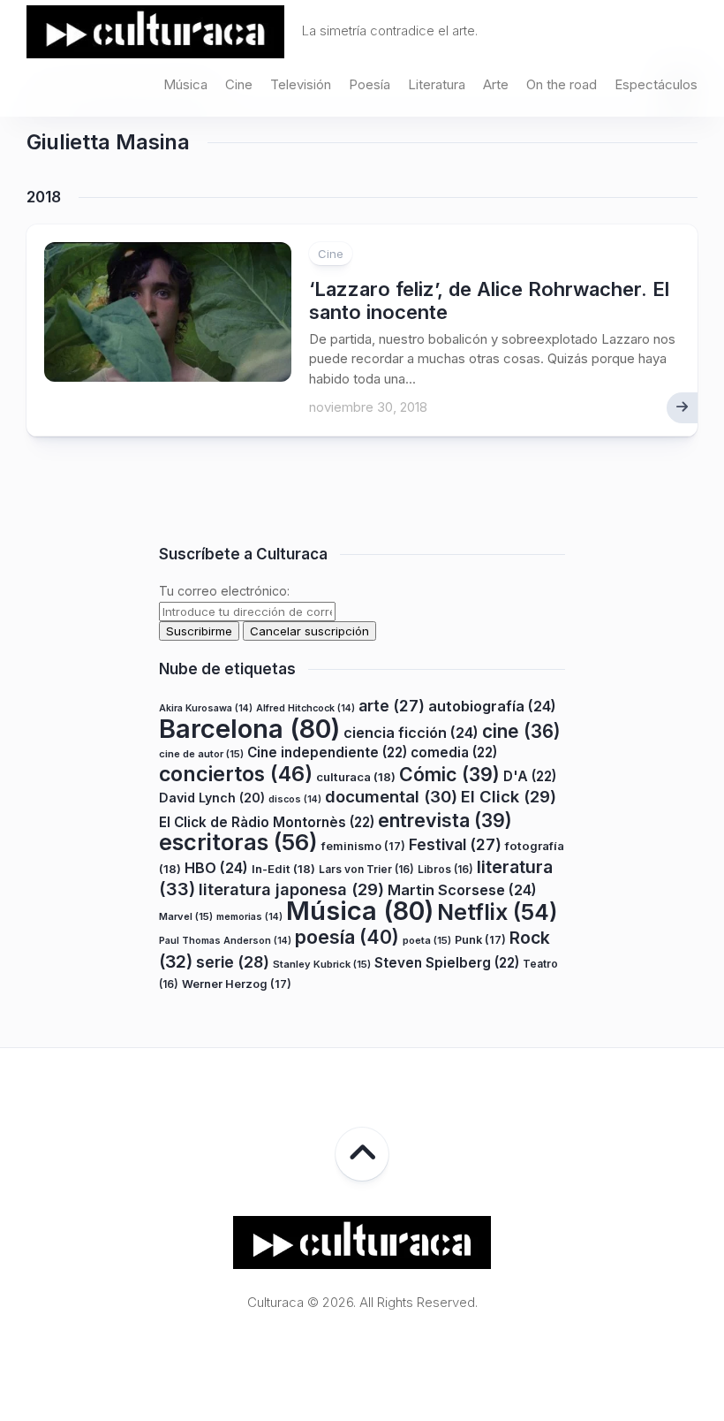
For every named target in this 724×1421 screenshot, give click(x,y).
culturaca (356, 777)
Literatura (436, 84)
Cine (239, 84)
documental (391, 796)
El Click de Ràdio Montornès (266, 822)
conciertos (236, 774)
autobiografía (492, 706)
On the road (561, 84)
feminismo (363, 846)
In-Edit (283, 869)
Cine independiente (327, 752)
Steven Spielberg (446, 962)
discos (294, 799)
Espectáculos (656, 84)
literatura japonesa (291, 889)
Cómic (449, 774)
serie (232, 962)
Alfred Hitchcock (305, 708)
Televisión (300, 84)
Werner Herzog (236, 984)
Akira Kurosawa (206, 708)
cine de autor (201, 754)
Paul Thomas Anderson (225, 940)
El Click (508, 796)
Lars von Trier (366, 869)
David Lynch (212, 797)
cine (521, 731)
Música (185, 84)
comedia (454, 752)
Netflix (497, 912)
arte (391, 705)
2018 (43, 197)
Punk (480, 939)
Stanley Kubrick (322, 964)
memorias (249, 917)
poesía (347, 936)
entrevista (445, 820)
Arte (496, 84)
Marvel (186, 916)
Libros (445, 869)
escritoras (238, 841)
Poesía (369, 84)
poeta (427, 940)
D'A (529, 776)
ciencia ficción (411, 732)
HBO (216, 868)
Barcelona (249, 728)
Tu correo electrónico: (224, 590)
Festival (455, 844)
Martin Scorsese (462, 890)
